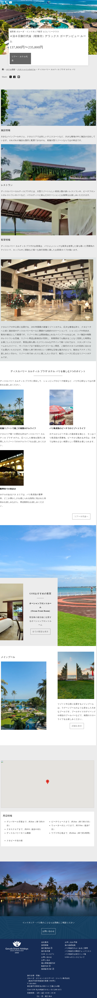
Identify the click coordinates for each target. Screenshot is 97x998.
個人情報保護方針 (48, 963)
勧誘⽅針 (45, 966)
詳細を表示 (77, 726)
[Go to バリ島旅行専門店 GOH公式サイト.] (3, 69)
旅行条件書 (45, 951)
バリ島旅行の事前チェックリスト (78, 951)
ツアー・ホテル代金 (20, 58)
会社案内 (44, 942)
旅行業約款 (46, 948)
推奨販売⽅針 (47, 969)
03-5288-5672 (56, 990)
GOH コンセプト (48, 954)
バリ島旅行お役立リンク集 (75, 954)
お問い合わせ (48, 931)
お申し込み (45, 960)
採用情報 (44, 945)
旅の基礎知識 (70, 945)
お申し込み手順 (71, 942)
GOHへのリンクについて (75, 957)
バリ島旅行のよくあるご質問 (76, 948)
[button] (47, 782)
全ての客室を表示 (40, 632)
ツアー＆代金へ (81, 516)
